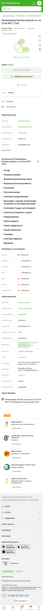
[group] (21, 74)
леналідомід (22, 133)
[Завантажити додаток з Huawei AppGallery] (9, 552)
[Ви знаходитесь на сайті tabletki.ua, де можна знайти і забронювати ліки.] (11, 3)
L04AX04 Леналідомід (25, 351)
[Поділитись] (39, 45)
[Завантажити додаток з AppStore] (23, 547)
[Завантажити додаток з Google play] (9, 547)
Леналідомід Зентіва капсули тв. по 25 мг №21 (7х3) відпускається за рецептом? (23, 400)
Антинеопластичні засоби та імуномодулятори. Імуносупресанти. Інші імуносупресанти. (28, 345)
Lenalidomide (22, 357)
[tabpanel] (21, 171)
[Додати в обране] (39, 36)
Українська (7, 571)
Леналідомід (21, 16)
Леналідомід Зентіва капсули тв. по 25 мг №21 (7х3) (21, 22)
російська (19, 571)
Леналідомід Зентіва (33, 16)
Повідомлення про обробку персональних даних (16, 581)
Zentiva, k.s (21, 375)
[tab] (7, 28)
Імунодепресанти (9, 16)
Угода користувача (7, 576)
